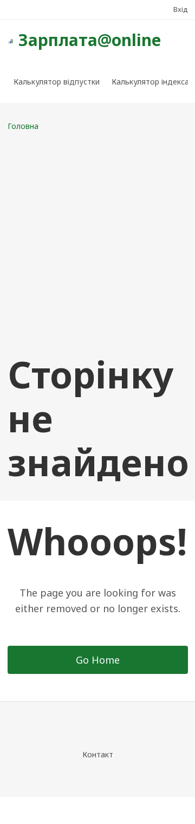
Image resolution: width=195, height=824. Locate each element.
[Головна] (10, 40)
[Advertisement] (97, 242)
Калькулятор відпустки (57, 81)
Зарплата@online (89, 40)
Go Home (98, 659)
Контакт (97, 754)
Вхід (180, 9)
